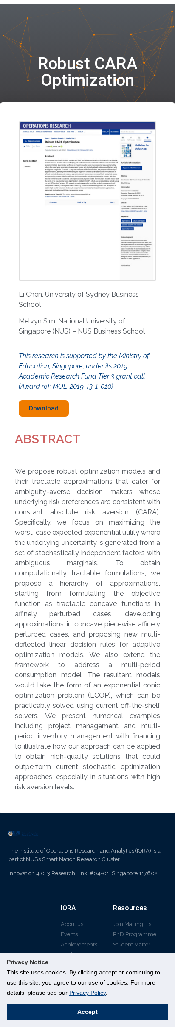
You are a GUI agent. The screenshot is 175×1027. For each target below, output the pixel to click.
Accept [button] (87, 1011)
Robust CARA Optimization (88, 72)
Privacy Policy (87, 992)
